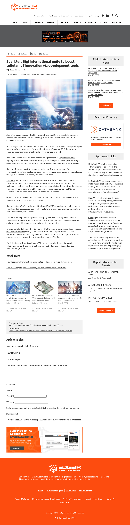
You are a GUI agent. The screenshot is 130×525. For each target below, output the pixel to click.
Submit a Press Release (94, 499)
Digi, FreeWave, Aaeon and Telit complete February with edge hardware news (43, 298)
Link (35, 54)
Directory (64, 22)
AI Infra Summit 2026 (105, 288)
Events (103, 22)
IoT (40, 152)
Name (9, 390)
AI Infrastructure (39, 16)
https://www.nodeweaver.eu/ (101, 211)
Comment (46, 54)
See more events (106, 310)
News (25, 22)
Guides (77, 22)
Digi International (67, 157)
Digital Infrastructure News (29, 75)
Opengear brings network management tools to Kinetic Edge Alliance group (70, 298)
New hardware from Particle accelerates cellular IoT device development (39, 262)
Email (9, 396)
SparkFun (10, 180)
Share (13, 54)
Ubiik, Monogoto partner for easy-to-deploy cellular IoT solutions (36, 267)
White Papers (85, 490)
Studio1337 (70, 518)
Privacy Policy (65, 502)
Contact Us (111, 499)
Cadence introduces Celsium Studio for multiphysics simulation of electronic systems (40, 331)
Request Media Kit (22, 499)
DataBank (93, 164)
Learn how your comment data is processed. (62, 419)
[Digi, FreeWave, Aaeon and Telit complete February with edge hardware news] (44, 287)
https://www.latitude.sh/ (108, 192)
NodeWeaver (94, 198)
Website (10, 402)
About (15, 22)
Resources (90, 22)
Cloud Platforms (54, 16)
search (116, 15)
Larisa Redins (24, 70)
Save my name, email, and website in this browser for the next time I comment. (44, 408)
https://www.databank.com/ (109, 175)
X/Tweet (24, 54)
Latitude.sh (93, 181)
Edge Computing (93, 16)
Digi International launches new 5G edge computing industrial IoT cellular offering (18, 298)
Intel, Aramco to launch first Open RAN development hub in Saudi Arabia (36, 325)
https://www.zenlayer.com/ (109, 248)
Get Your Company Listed (72, 499)
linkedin (107, 15)
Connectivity (67, 16)
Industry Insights (55, 490)
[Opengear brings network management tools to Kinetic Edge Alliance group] (70, 287)
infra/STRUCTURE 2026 (102, 299)
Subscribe (116, 22)
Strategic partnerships (40, 499)
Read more (106, 105)
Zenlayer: (92, 237)
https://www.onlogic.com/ (100, 231)
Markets (51, 22)
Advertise (56, 499)
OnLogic (92, 217)
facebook (112, 15)
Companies (38, 22)
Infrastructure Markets (48, 75)
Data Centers (79, 16)
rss (103, 15)
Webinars (71, 490)
